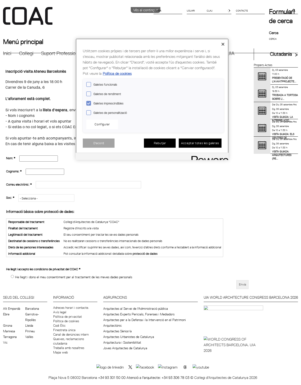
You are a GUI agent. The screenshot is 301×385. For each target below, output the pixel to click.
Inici (7, 53)
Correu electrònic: (19, 184)
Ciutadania (281, 54)
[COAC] (76, 18)
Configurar (102, 124)
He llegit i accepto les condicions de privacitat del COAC (43, 269)
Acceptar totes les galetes (200, 143)
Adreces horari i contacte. (71, 308)
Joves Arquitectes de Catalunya (125, 348)
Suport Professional (61, 53)
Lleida (29, 325)
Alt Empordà (11, 308)
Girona (7, 325)
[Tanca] (223, 44)
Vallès (29, 337)
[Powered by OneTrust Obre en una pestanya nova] (208, 157)
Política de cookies (66, 321)
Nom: (11, 158)
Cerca (273, 32)
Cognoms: (14, 171)
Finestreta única (64, 330)
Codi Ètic (59, 325)
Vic (5, 342)
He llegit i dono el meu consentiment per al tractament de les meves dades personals (73, 277)
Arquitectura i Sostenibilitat (122, 342)
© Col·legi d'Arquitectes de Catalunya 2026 (223, 377)
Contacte (242, 10)
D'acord (98, 143)
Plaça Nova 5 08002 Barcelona (73, 377)
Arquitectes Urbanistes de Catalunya (128, 337)
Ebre (6, 314)
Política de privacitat (67, 316)
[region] (152, 99)
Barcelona (32, 308)
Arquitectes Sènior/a (117, 331)
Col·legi (26, 53)
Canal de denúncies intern (71, 334)
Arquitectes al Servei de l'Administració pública (135, 308)
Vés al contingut (145, 9)
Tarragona (10, 337)
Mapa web (60, 352)
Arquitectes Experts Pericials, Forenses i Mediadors (138, 314)
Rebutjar (160, 143)
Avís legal (59, 312)
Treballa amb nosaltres (68, 348)
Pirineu (30, 331)
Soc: (10, 197)
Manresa (9, 331)
